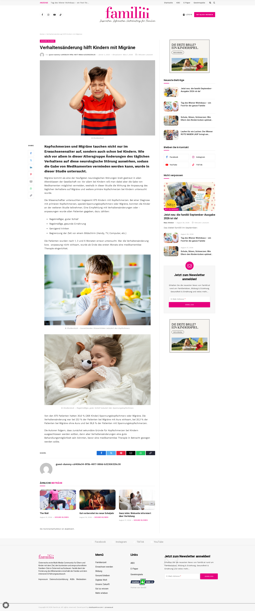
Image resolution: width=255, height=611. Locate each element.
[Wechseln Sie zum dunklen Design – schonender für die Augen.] (214, 3)
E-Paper (186, 3)
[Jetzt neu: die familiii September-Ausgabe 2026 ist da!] (171, 92)
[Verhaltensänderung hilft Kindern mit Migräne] (97, 97)
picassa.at (109, 607)
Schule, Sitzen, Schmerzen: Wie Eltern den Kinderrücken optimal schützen (196, 119)
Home (42, 34)
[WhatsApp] (31, 188)
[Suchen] (210, 2)
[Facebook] (31, 153)
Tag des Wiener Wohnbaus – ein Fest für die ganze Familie (71, 3)
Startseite (168, 3)
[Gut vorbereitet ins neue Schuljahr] (97, 500)
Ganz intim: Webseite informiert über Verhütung (135, 515)
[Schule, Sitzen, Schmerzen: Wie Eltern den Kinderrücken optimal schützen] (171, 121)
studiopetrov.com (96, 607)
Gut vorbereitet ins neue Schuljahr (97, 513)
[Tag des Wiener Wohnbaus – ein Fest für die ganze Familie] (171, 106)
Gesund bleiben (47, 41)
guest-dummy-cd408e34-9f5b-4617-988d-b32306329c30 (72, 55)
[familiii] (127, 14)
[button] (6, 605)
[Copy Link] (31, 195)
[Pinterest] (31, 174)
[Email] (31, 181)
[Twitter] (31, 160)
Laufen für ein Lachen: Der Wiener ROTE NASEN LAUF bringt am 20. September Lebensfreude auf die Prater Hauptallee (198, 133)
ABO (178, 3)
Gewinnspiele (199, 3)
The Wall (44, 513)
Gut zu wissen (171, 209)
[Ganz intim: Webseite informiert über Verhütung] (137, 500)
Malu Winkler (169, 223)
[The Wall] (58, 500)
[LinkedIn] (31, 167)
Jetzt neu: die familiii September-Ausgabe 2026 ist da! (196, 90)
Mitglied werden (204, 15)
